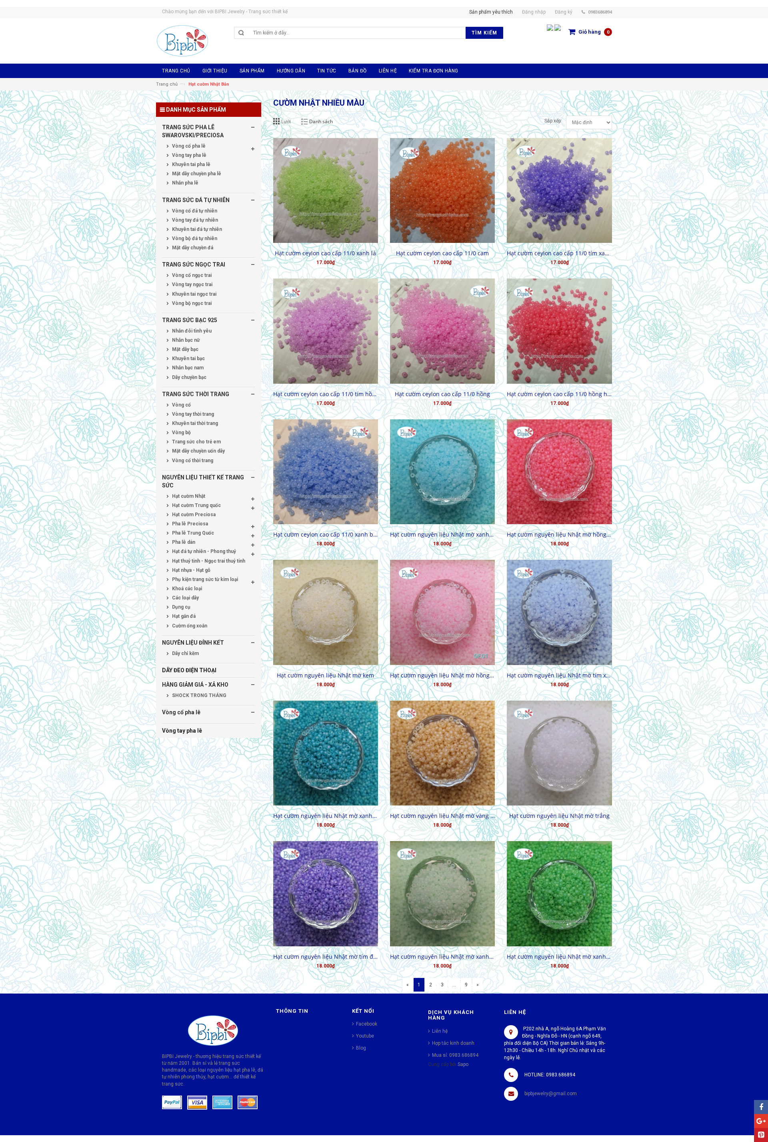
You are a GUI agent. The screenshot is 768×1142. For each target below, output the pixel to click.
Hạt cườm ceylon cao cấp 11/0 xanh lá (325, 253)
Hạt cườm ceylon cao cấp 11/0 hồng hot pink (559, 394)
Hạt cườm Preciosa (193, 514)
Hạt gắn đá (183, 616)
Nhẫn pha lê (184, 183)
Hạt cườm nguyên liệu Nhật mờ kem (325, 675)
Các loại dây (185, 598)
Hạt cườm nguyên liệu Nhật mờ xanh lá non (442, 956)
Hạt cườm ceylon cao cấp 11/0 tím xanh (559, 253)
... (454, 985)
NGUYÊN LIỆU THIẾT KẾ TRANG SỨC (203, 481)
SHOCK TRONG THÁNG (198, 695)
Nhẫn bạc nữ (185, 340)
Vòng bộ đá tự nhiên (194, 238)
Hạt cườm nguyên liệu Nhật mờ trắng (559, 815)
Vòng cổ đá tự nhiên (194, 211)
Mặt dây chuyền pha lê (196, 173)
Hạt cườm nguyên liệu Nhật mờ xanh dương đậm (325, 815)
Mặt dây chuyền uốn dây (198, 451)
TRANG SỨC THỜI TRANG (195, 394)
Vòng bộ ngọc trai (191, 303)
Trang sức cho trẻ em (196, 442)
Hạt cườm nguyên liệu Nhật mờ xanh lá (559, 956)
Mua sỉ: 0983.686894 (455, 1055)
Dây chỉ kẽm (185, 653)
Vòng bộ (181, 432)
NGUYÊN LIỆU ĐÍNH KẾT (193, 642)
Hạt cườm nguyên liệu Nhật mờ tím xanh (559, 675)
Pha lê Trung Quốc (192, 533)
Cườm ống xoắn (189, 626)
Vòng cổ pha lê (188, 146)
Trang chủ (167, 84)
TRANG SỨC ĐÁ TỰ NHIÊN (196, 200)
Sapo (463, 1064)
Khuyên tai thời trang (194, 423)
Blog (361, 1048)
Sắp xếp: (553, 121)
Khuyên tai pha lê (190, 164)
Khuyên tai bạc (188, 358)
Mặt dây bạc (184, 349)
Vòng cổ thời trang (192, 460)
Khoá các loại (186, 588)
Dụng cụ (180, 607)
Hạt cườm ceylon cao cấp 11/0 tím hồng (325, 394)
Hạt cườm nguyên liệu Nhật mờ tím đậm (325, 956)
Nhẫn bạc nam (187, 368)
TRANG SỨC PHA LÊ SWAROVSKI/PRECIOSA (193, 131)
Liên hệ (440, 1031)
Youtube (365, 1036)
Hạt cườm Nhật (188, 496)
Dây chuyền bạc (188, 377)
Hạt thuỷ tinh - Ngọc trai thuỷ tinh (208, 561)
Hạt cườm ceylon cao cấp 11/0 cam (442, 253)
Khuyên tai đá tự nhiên (196, 229)
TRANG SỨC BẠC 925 (189, 320)
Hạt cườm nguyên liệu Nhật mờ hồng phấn (442, 675)
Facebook (366, 1024)
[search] (357, 32)
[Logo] (213, 1030)
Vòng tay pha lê (188, 155)
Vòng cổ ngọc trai (191, 275)
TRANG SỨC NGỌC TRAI (193, 264)
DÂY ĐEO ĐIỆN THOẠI (189, 670)
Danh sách (321, 121)
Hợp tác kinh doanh (453, 1043)
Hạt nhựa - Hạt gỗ (190, 570)
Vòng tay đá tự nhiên (194, 220)
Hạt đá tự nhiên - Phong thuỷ (203, 551)
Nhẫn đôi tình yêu (191, 331)
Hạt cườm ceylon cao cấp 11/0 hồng (442, 394)
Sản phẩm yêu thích (491, 12)
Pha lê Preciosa (189, 524)
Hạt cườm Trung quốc (196, 505)
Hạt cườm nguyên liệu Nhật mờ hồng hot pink (559, 534)
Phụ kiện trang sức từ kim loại (204, 579)
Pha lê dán (183, 542)
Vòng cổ (181, 405)
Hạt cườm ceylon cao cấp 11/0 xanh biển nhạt (325, 534)
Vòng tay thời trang (192, 414)
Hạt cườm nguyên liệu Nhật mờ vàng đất (442, 815)
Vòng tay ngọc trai (191, 284)
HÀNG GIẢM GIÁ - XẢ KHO (195, 684)
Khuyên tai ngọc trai (193, 294)
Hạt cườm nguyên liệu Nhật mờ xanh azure (442, 534)
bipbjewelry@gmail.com (550, 1093)
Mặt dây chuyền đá (192, 247)
